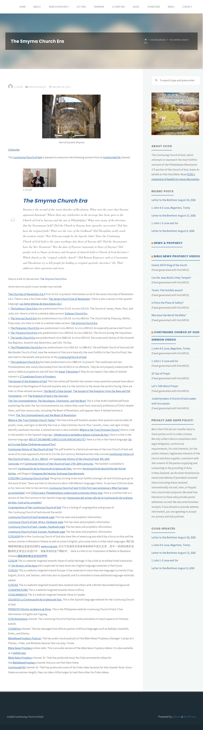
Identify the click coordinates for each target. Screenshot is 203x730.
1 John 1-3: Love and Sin (164, 223)
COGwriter (14, 150)
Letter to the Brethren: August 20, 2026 (173, 200)
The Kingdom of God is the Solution (48, 396)
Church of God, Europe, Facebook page (42, 531)
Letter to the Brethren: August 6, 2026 (172, 231)
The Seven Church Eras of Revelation (69, 299)
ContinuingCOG (112, 157)
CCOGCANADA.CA (17, 594)
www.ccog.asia (49, 546)
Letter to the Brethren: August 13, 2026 (173, 215)
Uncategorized (158, 39)
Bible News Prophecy (20, 648)
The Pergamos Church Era (24, 328)
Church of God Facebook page (37, 517)
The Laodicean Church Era (25, 362)
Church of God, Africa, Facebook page (41, 522)
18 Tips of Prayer (160, 373)
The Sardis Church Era (22, 337)
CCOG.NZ (13, 585)
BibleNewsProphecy (24, 662)
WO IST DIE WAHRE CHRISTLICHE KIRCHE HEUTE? (57, 439)
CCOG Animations (17, 619)
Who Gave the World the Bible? (168, 315)
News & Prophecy (168, 243)
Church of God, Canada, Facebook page (42, 527)
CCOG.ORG (14, 478)
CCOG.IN (12, 560)
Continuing (64, 357)
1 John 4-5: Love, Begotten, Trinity (170, 208)
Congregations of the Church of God (34, 507)
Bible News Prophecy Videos (177, 256)
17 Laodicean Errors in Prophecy (38, 376)
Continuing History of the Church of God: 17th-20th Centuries (58, 463)
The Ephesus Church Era (24, 308)
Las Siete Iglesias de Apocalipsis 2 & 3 (41, 304)
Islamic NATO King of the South (169, 265)
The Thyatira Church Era (23, 333)
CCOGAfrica (14, 628)
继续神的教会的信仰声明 (32, 556)
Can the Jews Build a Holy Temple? (171, 277)
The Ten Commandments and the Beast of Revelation (46, 415)
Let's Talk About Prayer (164, 386)
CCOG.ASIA (14, 536)
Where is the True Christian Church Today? (32, 420)
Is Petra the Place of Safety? (167, 302)
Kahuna (176, 716)
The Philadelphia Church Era (26, 347)
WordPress (190, 716)
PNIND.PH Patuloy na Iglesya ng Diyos (29, 609)
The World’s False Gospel (57, 391)
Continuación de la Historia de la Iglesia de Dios (45, 468)
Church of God (27, 157)
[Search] (156, 80)
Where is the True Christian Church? (100, 430)
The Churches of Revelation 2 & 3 (26, 294)
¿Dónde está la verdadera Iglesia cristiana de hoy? (81, 434)
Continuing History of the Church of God (30, 449)
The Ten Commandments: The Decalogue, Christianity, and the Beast (47, 401)
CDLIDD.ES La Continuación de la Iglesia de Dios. (35, 599)
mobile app (19, 653)
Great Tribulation (68, 371)
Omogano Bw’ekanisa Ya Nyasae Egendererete (58, 473)
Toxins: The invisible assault (167, 290)
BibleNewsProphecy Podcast (24, 638)
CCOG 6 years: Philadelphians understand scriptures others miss (67, 493)
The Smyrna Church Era (55, 200)
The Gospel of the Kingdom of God (27, 381)
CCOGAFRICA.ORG (18, 590)
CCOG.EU (13, 570)
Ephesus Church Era (76, 313)
